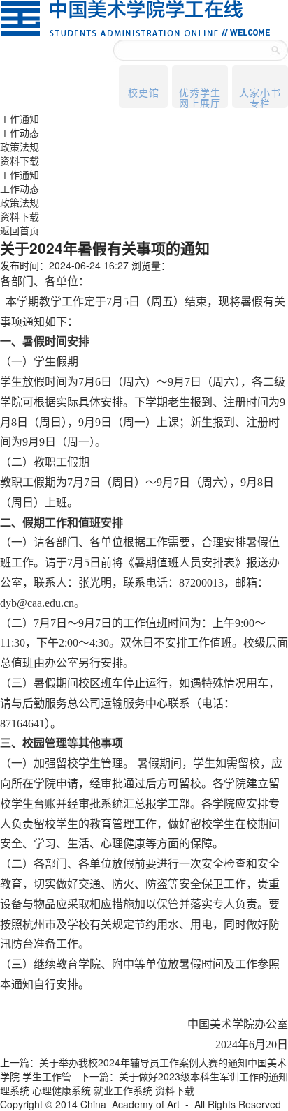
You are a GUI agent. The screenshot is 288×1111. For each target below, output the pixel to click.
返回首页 (19, 230)
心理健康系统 (61, 1090)
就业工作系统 (123, 1090)
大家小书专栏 (260, 96)
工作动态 (19, 132)
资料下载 (19, 160)
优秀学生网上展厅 (200, 96)
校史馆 (143, 92)
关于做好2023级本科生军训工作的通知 (203, 1076)
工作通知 (19, 119)
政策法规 (19, 146)
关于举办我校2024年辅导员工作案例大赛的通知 (143, 1062)
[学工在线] (135, 17)
